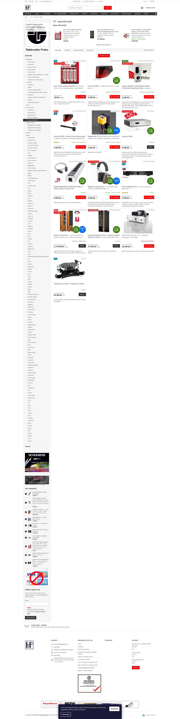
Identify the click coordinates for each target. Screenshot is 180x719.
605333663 (57, 647)
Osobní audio (31, 72)
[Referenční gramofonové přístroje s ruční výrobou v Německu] (130, 705)
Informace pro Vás (89, 1)
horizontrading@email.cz (61, 644)
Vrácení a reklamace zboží (85, 657)
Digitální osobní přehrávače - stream (38, 75)
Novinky (100, 1)
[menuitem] (28, 13)
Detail (150, 147)
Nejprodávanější (78, 50)
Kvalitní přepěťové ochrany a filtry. (37, 92)
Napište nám (76, 1)
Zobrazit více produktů (103, 45)
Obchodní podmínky (83, 649)
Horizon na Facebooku (60, 652)
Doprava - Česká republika (85, 671)
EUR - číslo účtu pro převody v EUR (87, 665)
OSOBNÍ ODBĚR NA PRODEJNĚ (86, 668)
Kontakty (80, 647)
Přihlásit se (30, 617)
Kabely (30, 82)
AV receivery (31, 62)
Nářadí (29, 87)
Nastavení (65, 714)
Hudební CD (31, 110)
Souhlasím (114, 709)
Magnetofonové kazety (34, 128)
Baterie (30, 100)
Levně (27, 105)
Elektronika (29, 59)
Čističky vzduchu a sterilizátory (36, 97)
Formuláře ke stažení (84, 659)
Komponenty (31, 70)
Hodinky (28, 133)
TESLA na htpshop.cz (138, 660)
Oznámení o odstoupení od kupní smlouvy (87, 653)
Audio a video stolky (33, 77)
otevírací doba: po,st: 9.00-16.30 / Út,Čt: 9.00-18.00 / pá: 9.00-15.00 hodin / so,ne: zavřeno (64, 660)
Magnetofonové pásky (34, 125)
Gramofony (31, 65)
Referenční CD (32, 115)
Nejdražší (67, 50)
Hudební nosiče (30, 123)
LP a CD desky (30, 107)
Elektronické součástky (34, 90)
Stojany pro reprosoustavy (35, 80)
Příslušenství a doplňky (34, 130)
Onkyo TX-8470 (136, 653)
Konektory (31, 85)
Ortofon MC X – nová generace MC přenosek (141, 645)
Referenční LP (32, 113)
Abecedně (90, 50)
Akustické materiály (33, 102)
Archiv (135, 667)
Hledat (107, 8)
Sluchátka (30, 95)
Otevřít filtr (103, 55)
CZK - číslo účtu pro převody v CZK (87, 662)
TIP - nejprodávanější (32, 120)
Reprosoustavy (32, 67)
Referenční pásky (33, 118)
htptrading (57, 655)
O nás (79, 644)
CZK (144, 1)
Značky (28, 135)
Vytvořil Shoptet (150, 715)
